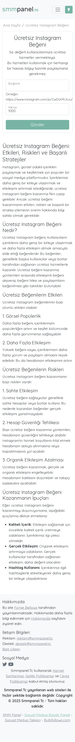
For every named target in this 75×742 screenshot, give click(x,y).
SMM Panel (12, 715)
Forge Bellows (25, 607)
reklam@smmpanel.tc (35, 638)
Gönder (37, 124)
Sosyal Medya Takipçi (23, 720)
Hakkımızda (40, 618)
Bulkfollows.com (57, 720)
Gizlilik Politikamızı (39, 676)
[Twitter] (4, 664)
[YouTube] (10, 664)
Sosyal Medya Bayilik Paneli (47, 715)
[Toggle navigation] (57, 10)
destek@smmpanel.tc (33, 643)
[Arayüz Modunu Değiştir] (69, 9)
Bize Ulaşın (11, 649)
